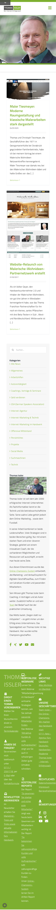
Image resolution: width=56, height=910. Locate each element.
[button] (4, 905)
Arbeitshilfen (17, 377)
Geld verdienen (18, 397)
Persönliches (17, 437)
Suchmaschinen (18, 458)
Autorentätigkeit (18, 384)
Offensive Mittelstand (21, 431)
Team (12, 605)
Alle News (15, 364)
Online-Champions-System (22, 571)
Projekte (15, 444)
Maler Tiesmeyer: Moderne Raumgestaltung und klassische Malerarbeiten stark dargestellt (28, 115)
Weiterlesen (14, 180)
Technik (14, 464)
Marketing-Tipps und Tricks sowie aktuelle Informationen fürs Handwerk (10, 828)
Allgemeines (17, 370)
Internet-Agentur (19, 411)
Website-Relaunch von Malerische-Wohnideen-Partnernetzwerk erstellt (27, 269)
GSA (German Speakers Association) (27, 404)
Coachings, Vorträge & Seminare (26, 390)
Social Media (17, 451)
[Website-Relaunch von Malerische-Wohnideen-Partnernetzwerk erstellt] (28, 224)
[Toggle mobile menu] (50, 8)
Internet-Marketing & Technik (25, 417)
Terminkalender (11, 731)
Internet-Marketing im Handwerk (26, 424)
